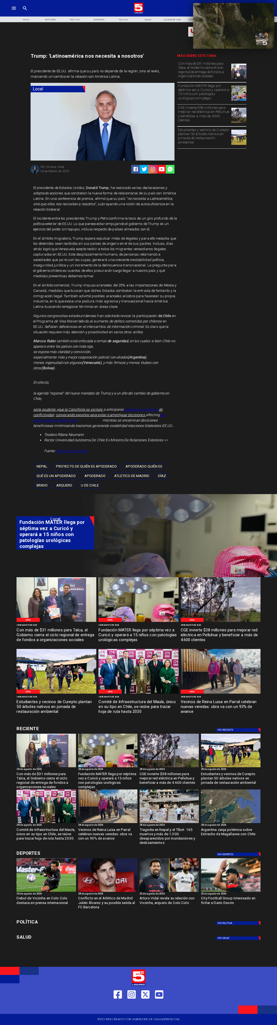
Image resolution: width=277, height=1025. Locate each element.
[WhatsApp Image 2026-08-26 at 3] (238, 144)
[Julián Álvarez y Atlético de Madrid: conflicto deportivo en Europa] (107, 891)
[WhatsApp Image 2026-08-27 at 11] (238, 122)
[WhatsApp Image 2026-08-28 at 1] (238, 78)
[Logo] (138, 12)
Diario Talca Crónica (72, 451)
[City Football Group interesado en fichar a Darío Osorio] (230, 891)
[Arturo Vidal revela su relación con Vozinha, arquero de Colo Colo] (169, 891)
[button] (42, 466)
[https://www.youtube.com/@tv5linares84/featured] (161, 169)
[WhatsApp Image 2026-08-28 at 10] (220, 693)
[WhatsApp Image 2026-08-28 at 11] (238, 100)
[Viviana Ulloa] (35, 173)
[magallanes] (230, 822)
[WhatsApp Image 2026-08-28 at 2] (138, 693)
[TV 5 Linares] (25, 12)
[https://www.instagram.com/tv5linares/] (153, 169)
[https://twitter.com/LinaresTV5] (145, 1007)
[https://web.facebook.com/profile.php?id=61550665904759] (118, 1007)
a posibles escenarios (141, 409)
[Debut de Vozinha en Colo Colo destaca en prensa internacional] (46, 891)
